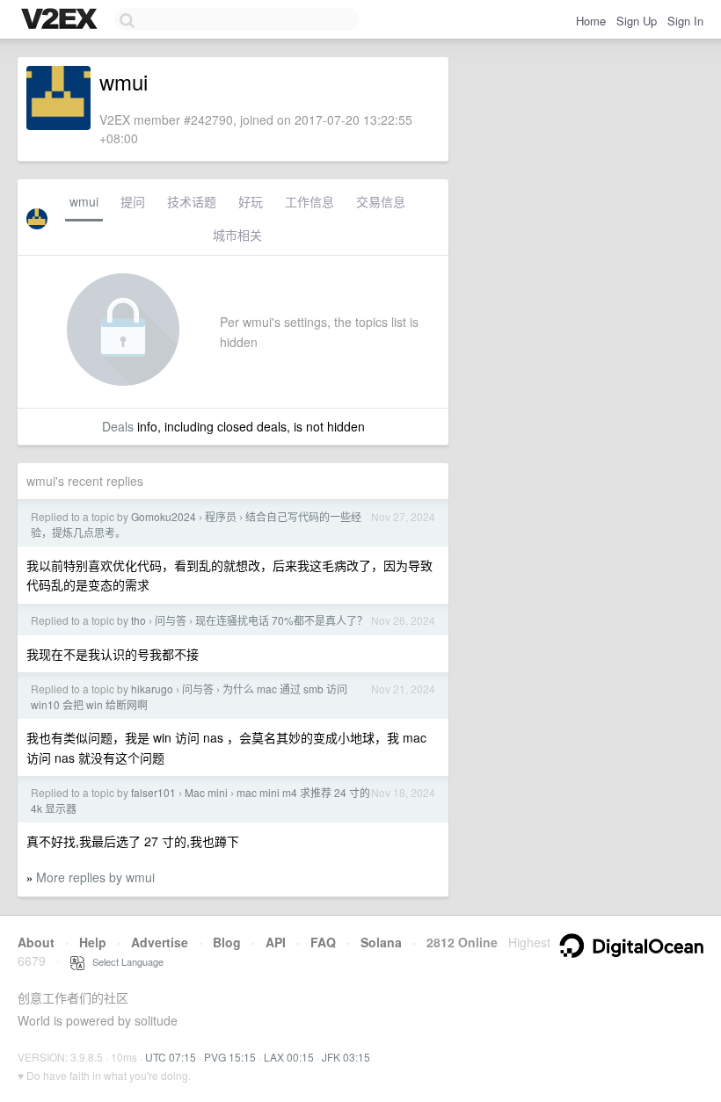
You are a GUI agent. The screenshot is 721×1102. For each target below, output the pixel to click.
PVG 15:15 (230, 1056)
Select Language (124, 961)
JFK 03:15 (346, 1056)
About (36, 942)
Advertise (159, 942)
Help (92, 942)
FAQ (323, 942)
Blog (227, 942)
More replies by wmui (95, 877)
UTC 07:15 (170, 1056)
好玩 (250, 201)
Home (591, 20)
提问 (132, 201)
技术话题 (191, 201)
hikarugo (152, 688)
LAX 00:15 (289, 1056)
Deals (118, 426)
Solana (381, 942)
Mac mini (206, 792)
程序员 (221, 516)
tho (138, 620)
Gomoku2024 (163, 516)
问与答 (170, 620)
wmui (83, 201)
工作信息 (309, 201)
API (276, 942)
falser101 (153, 792)
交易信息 (380, 201)
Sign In (685, 20)
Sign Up (636, 20)
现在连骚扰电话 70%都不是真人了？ (281, 620)
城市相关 (237, 234)
